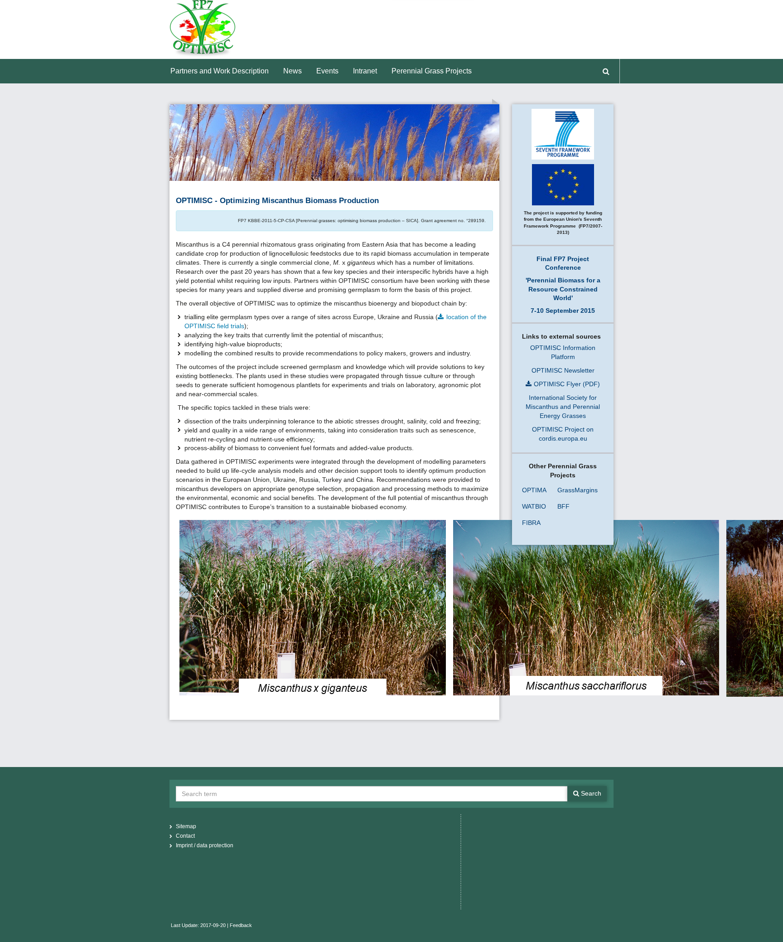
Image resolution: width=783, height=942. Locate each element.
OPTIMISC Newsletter (563, 370)
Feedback (241, 925)
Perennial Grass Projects (432, 71)
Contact (185, 836)
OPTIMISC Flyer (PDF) (567, 384)
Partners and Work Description (219, 71)
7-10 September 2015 (563, 310)
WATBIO (534, 506)
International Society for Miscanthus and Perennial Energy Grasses (563, 406)
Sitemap (186, 826)
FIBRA (531, 522)
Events (327, 71)
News (292, 71)
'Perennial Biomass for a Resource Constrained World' (563, 289)
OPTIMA (534, 490)
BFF (563, 506)
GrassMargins (577, 490)
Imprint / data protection (204, 845)
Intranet (365, 71)
